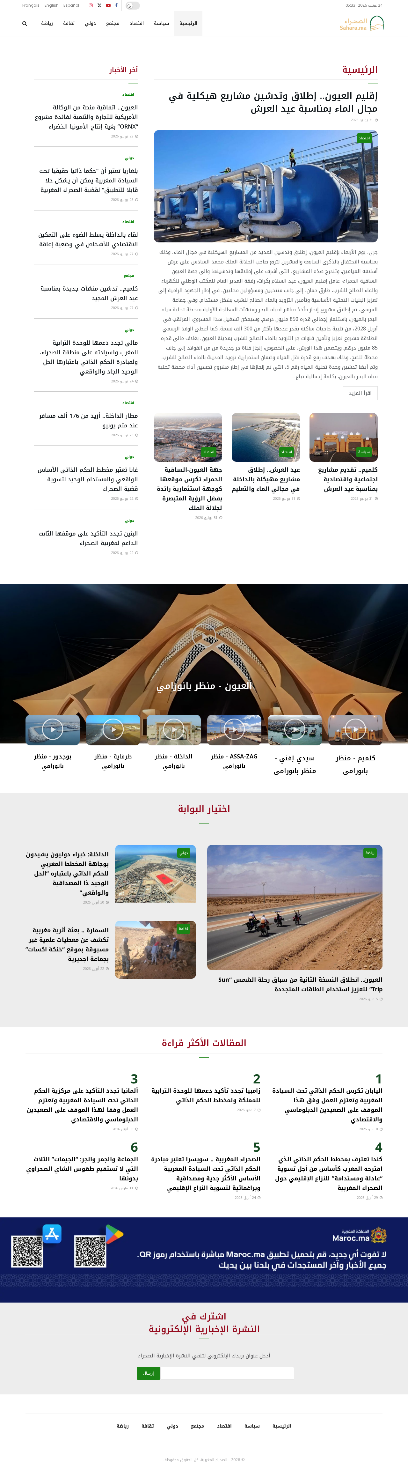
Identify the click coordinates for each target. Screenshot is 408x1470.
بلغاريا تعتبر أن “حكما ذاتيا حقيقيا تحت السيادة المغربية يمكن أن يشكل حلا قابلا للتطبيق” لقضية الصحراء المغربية (88, 181)
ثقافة (69, 23)
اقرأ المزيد (360, 393)
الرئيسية (188, 23)
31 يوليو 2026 (362, 120)
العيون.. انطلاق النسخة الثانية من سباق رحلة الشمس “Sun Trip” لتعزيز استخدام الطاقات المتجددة (300, 984)
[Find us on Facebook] (116, 5)
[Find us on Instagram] (91, 5)
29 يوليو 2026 (123, 136)
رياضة (47, 23)
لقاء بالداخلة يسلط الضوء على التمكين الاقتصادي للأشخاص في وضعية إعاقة (88, 239)
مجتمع (113, 23)
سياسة (161, 23)
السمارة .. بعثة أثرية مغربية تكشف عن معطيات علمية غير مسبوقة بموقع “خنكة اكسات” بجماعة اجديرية (67, 944)
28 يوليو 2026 (123, 199)
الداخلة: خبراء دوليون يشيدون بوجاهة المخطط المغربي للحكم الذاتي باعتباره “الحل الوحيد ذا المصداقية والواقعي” (67, 873)
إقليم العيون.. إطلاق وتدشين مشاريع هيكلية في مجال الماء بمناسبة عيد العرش (273, 102)
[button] (204, 636)
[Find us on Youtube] (108, 5)
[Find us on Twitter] (99, 5)
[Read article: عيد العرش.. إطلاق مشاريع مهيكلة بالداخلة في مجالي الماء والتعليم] (266, 437)
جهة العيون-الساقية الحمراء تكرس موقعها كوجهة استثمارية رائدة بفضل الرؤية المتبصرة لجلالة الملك (189, 488)
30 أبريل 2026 (94, 902)
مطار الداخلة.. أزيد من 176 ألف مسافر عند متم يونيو (88, 420)
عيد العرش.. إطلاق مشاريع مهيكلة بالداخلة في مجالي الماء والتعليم (266, 479)
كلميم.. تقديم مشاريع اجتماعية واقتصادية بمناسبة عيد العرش (348, 479)
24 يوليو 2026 (123, 381)
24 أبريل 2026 (246, 1197)
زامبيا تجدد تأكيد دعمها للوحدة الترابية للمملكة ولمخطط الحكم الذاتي (205, 1095)
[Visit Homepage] (362, 23)
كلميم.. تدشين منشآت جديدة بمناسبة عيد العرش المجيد (89, 293)
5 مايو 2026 (369, 999)
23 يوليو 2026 (123, 435)
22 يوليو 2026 (123, 498)
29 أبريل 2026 (368, 1197)
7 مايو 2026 (247, 1110)
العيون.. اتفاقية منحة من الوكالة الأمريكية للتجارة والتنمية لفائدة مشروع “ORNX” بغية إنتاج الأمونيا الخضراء (86, 117)
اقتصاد (137, 23)
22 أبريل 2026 (94, 968)
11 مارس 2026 (122, 1188)
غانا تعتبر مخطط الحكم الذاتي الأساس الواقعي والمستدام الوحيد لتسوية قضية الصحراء (88, 479)
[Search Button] (24, 23)
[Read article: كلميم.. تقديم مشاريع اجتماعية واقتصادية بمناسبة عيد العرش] (344, 437)
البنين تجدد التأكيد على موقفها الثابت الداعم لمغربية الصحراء (88, 538)
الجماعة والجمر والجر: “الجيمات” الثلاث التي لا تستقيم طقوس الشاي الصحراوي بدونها (82, 1169)
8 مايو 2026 (369, 1129)
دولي (90, 23)
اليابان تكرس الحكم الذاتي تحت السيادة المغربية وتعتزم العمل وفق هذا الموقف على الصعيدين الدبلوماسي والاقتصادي (327, 1105)
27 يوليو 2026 (123, 254)
